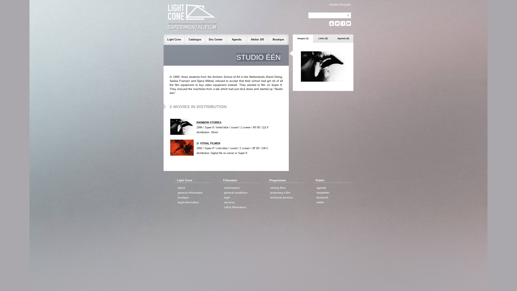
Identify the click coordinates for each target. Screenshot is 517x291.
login (227, 197)
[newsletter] (337, 24)
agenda (321, 187)
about (181, 187)
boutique (183, 197)
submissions (232, 187)
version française (340, 4)
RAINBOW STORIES (209, 122)
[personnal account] (331, 24)
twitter (320, 202)
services (229, 202)
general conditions (235, 192)
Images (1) (303, 38)
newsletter (323, 192)
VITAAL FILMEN (210, 143)
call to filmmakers (235, 207)
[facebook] (342, 24)
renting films (278, 187)
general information (190, 192)
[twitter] (348, 24)
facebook (322, 197)
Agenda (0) (343, 38)
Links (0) (323, 38)
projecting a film (280, 192)
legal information (188, 202)
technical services (281, 197)
